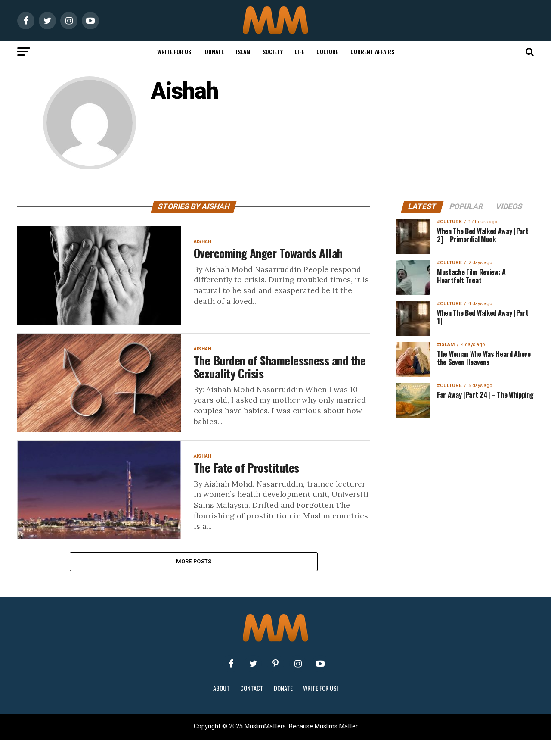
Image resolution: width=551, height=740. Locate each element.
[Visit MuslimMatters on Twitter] (253, 663)
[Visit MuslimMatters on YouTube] (320, 663)
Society (273, 51)
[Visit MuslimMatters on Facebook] (230, 663)
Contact (251, 688)
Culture (327, 51)
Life (299, 51)
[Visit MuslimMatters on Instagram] (297, 663)
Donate (214, 51)
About (221, 688)
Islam (243, 51)
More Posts (194, 561)
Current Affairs (372, 51)
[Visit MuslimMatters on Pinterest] (275, 663)
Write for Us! (175, 51)
